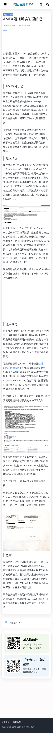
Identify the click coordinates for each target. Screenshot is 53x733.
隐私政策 (17, 722)
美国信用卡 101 (23, 4)
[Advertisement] (26, 41)
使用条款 (5, 722)
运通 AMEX (16, 622)
